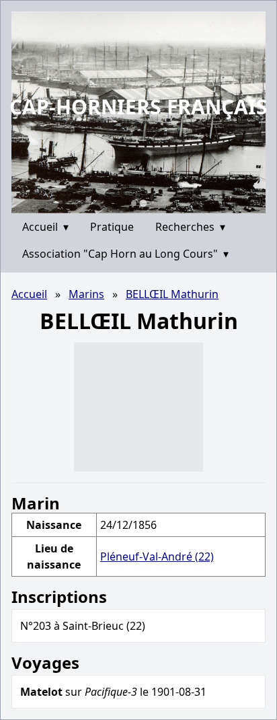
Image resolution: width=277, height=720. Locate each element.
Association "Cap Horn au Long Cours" (125, 253)
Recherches (190, 226)
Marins (86, 294)
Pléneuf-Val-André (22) (157, 556)
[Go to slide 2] (143, 203)
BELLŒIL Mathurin (172, 294)
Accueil (45, 226)
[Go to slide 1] (133, 203)
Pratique (112, 226)
